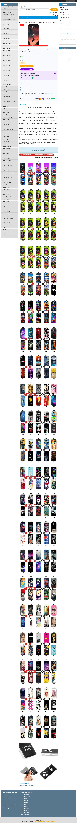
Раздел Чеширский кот (8, 209)
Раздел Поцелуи (6, 189)
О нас (4, 227)
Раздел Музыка (6, 94)
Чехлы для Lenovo (7, 28)
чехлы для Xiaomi (25, 808)
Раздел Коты (5, 175)
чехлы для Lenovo (25, 794)
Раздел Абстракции (7, 117)
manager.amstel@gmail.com (66, 33)
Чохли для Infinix (6, 63)
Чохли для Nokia (6, 38)
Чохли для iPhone (7, 53)
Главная (22, 17)
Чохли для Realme (7, 50)
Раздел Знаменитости (8, 131)
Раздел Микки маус (7, 182)
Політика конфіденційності (50, 821)
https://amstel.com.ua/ (65, 23)
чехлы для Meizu (24, 806)
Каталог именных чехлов (8, 14)
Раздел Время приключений (9, 172)
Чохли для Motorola (7, 68)
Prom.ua (45, 818)
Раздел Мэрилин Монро (8, 184)
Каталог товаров (6, 808)
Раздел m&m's (6, 163)
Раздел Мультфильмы (8, 129)
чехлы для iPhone (25, 810)
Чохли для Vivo (6, 65)
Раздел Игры (6, 139)
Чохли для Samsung (7, 30)
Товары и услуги (6, 21)
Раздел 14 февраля (7, 160)
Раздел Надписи (6, 194)
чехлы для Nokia (24, 802)
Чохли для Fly (6, 80)
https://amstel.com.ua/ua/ (65, 28)
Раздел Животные (7, 91)
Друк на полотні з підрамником (7, 25)
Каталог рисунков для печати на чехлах (8, 11)
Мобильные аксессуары (26, 814)
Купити (27, 66)
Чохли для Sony (6, 35)
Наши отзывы (5, 802)
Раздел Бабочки (6, 87)
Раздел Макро (6, 153)
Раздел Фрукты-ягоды (8, 165)
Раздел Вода (6, 170)
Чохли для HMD (6, 75)
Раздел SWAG (6, 199)
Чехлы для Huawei (7, 55)
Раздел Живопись (7, 146)
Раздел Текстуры (7, 112)
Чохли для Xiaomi (7, 45)
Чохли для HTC (6, 40)
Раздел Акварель (7, 168)
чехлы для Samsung (25, 796)
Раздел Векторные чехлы (9, 224)
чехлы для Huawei (25, 812)
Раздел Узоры (6, 155)
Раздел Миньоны (6, 134)
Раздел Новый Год (7, 187)
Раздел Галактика (7, 115)
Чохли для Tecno (6, 60)
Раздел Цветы (6, 89)
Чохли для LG (6, 33)
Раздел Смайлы (6, 136)
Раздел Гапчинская (7, 213)
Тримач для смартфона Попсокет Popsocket (8, 83)
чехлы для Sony (24, 800)
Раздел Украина (6, 99)
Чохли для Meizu (6, 43)
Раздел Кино (6, 127)
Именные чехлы (31, 17)
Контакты (5, 795)
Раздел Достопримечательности (8, 109)
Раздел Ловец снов (7, 177)
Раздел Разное (6, 158)
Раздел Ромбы (6, 201)
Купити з (24, 69)
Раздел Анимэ (6, 216)
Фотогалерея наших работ (9, 19)
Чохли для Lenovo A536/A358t (30, 22)
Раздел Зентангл (6, 211)
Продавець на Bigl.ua (38, 820)
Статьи (4, 234)
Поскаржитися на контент (38, 821)
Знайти (54, 9)
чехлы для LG (24, 798)
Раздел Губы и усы (7, 206)
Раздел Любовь (6, 96)
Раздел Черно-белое (8, 151)
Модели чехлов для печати (9, 17)
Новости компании (7, 236)
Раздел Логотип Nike (7, 180)
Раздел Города (6, 103)
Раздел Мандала (6, 222)
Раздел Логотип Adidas (8, 196)
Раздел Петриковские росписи (8, 219)
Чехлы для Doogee (7, 78)
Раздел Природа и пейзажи (9, 101)
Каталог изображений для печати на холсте (9, 7)
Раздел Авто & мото (7, 122)
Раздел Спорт (6, 141)
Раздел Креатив (6, 124)
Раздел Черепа (6, 204)
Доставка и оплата (7, 232)
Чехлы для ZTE (6, 48)
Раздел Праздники (7, 143)
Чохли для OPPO (6, 58)
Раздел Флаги (6, 106)
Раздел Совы (6, 192)
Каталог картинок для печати (9, 804)
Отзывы (4, 229)
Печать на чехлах (42, 17)
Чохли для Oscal (6, 73)
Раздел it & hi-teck (7, 148)
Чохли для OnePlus (7, 70)
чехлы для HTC (24, 804)
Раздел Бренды (6, 119)
